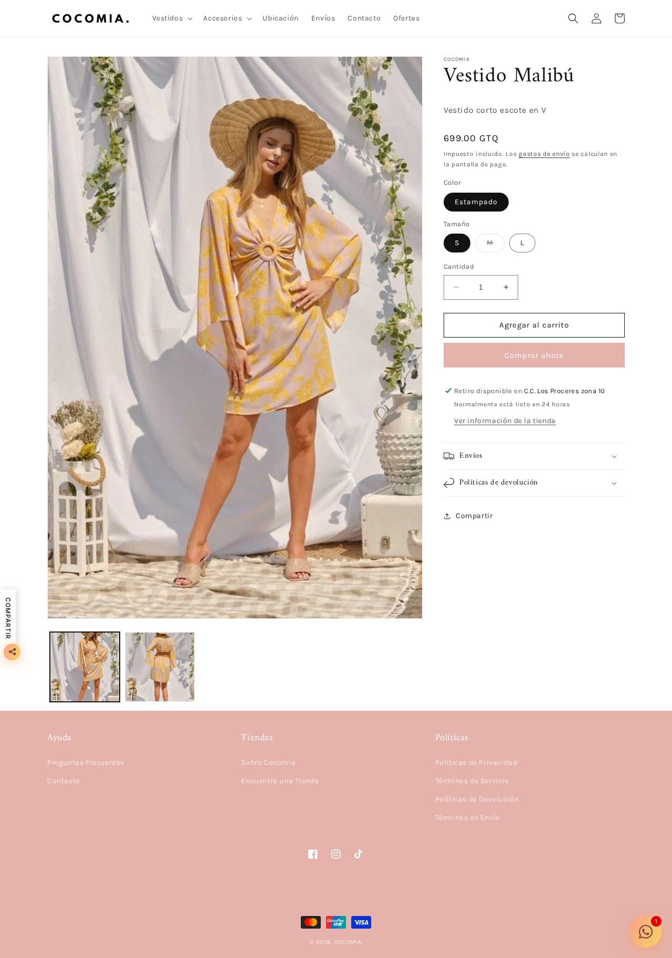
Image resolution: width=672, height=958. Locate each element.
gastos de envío (544, 153)
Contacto (63, 780)
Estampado (476, 201)
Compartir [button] (474, 515)
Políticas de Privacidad (476, 762)
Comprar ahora (534, 355)
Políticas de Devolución (477, 799)
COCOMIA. (348, 942)
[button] (171, 18)
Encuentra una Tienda (280, 780)
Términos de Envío (467, 817)
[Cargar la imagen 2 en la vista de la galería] (160, 667)
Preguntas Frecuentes (85, 762)
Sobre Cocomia (268, 762)
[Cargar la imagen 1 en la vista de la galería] (85, 667)
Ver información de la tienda (505, 420)
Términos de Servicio (472, 780)
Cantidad (459, 266)
